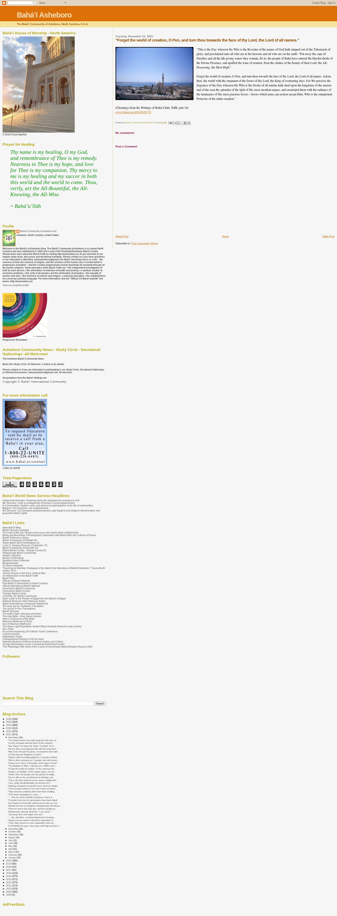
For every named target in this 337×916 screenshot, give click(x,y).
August (12, 837)
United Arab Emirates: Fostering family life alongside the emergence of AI (41, 500)
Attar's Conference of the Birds (19, 618)
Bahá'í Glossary (11, 611)
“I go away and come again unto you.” (25, 814)
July (10, 840)
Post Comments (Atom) (144, 243)
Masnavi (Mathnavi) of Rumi (17, 621)
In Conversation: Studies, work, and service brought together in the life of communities (48, 505)
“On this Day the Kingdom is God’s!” (25, 754)
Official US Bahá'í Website (16, 580)
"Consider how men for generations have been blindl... (33, 800)
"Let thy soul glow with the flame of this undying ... (31, 743)
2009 (9, 891)
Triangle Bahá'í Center (14, 593)
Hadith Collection (12, 555)
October (12, 831)
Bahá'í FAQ (8, 578)
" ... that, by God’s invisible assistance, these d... (31, 797)
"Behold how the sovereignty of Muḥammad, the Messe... (35, 806)
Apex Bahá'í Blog (12, 527)
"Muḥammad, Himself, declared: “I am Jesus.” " (30, 812)
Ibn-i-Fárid (8, 629)
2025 (9, 722)
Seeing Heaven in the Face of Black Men (24, 573)
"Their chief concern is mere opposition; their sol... (31, 823)
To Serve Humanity (13, 565)
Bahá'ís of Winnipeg (13, 558)
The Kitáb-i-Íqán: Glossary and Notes (22, 613)
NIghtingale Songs (12, 636)
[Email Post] (169, 122)
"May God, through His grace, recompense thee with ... (34, 751)
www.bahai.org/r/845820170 (133, 112)
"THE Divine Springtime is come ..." (24, 794)
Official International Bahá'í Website (21, 586)
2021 (9, 734)
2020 (9, 860)
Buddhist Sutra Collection (16, 560)
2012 (9, 882)
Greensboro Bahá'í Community (19, 588)
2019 (9, 863)
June (11, 843)
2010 (9, 888)
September (13, 834)
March (11, 852)
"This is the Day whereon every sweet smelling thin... (33, 780)
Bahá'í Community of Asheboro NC (38, 231)
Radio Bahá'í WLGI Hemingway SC (21, 542)
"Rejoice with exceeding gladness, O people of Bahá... (33, 757)
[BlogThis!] (178, 123)
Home (225, 236)
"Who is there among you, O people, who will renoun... (33, 760)
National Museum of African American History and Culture (33, 641)
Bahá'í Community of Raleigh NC (20, 540)
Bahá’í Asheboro (44, 15)
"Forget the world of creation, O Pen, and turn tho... (32, 769)
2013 (9, 879)
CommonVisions (11, 634)
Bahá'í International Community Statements (25, 603)
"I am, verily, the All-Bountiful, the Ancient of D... (30, 783)
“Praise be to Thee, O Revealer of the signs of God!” (32, 763)
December (13, 737)
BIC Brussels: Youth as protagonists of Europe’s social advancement (39, 503)
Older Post (328, 236)
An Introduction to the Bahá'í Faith (20, 575)
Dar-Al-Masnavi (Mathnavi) (17, 624)
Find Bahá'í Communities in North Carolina (25, 583)
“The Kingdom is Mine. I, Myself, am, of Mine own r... (32, 766)
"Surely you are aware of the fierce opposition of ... (31, 820)
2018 (9, 867)
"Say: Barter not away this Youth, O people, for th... (32, 746)
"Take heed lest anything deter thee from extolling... (32, 791)
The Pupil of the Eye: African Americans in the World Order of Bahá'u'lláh (41, 532)
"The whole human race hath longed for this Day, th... (33, 740)
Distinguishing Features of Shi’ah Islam (23, 639)
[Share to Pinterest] (189, 123)
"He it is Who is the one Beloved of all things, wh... (31, 777)
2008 (9, 894)
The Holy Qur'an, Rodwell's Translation (23, 606)
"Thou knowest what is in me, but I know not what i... (32, 789)
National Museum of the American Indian (24, 601)
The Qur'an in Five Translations (19, 608)
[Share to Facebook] (185, 123)
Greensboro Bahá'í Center (16, 591)
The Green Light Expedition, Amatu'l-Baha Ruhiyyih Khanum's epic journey (42, 626)
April (10, 849)
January (12, 857)
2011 (9, 885)
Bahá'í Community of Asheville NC (21, 548)
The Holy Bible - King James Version (22, 616)
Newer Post (122, 236)
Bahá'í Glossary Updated (16, 530)
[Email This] (174, 123)
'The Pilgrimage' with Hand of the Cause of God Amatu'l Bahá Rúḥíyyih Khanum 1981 (47, 646)
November (13, 829)
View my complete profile (16, 285)
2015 (9, 873)
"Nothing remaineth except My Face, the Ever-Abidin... (33, 786)
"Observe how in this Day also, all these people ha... (32, 809)
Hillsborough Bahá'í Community (19, 553)
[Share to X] (182, 123)
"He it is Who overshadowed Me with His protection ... (33, 749)
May (10, 846)
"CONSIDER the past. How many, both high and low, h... (34, 826)
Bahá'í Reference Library (16, 537)
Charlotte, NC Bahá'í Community (20, 596)
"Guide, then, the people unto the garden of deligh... (32, 774)
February (13, 855)
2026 (9, 719)
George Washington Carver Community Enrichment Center (34, 644)
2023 (9, 728)
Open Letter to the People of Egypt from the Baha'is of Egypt (34, 598)
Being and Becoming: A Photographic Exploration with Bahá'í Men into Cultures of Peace (49, 535)
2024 (9, 725)
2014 (9, 876)
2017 (9, 870)
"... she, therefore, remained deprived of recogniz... (32, 817)
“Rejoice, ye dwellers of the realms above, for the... (32, 772)
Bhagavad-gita (10, 563)
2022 (9, 731)
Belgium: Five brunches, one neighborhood (25, 508)
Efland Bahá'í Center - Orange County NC (25, 550)
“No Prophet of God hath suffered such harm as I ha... (33, 803)
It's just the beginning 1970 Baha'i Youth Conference (30, 631)
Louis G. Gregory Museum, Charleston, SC (25, 545)
